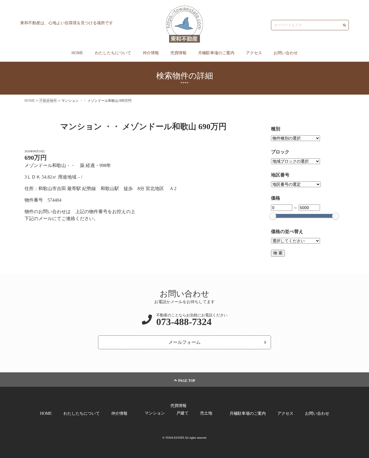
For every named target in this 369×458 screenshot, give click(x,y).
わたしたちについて (113, 53)
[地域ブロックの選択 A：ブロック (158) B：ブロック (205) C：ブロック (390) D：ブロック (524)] (295, 161)
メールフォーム (184, 342)
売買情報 (178, 53)
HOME (77, 53)
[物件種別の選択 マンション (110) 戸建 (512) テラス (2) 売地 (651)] (295, 138)
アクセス (254, 53)
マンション (155, 413)
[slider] (272, 216)
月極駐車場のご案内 (216, 53)
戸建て (182, 413)
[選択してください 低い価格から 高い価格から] (295, 241)
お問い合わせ (286, 53)
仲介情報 (151, 53)
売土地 (206, 413)
